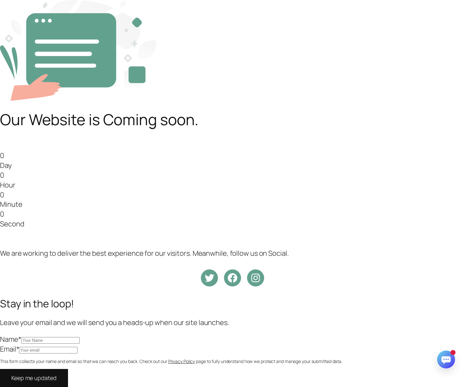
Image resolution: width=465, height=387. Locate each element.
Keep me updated (34, 378)
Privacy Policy (181, 361)
